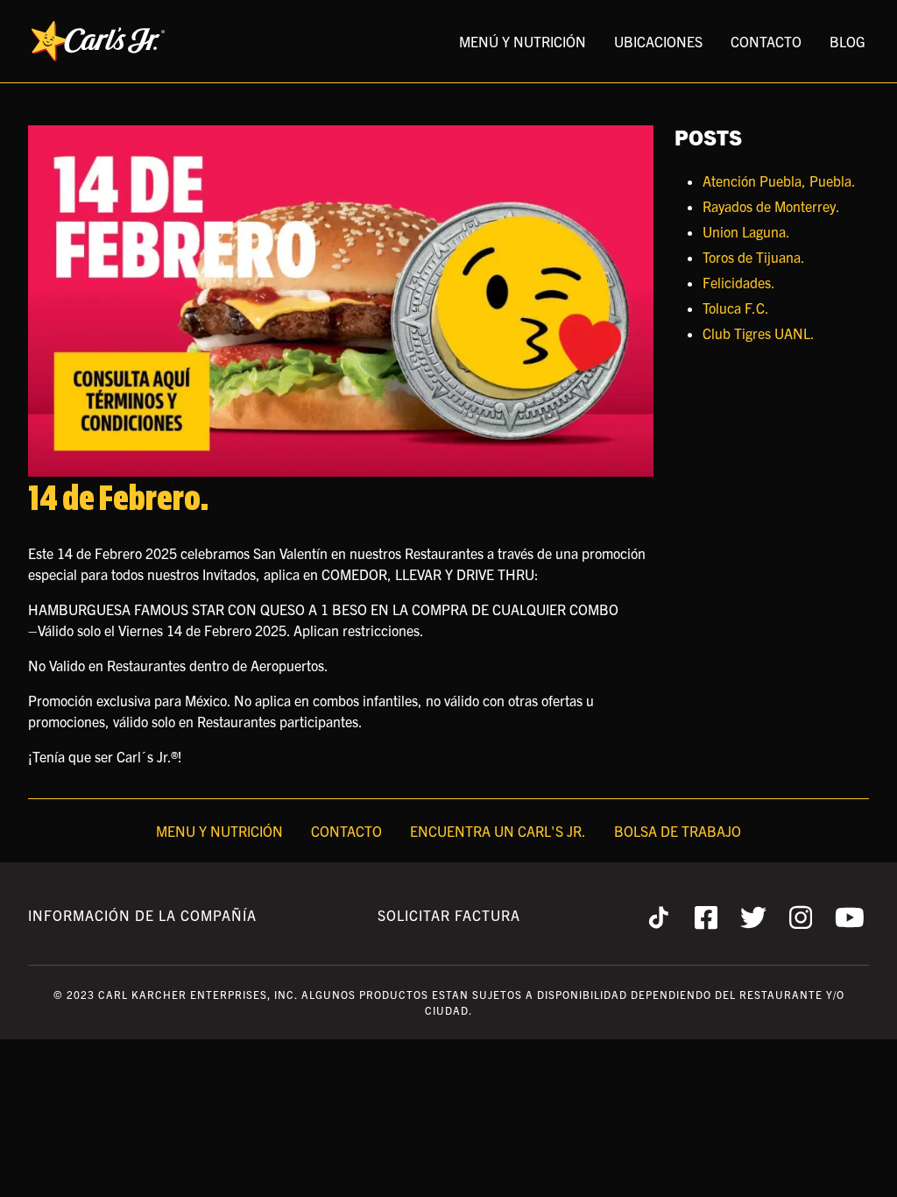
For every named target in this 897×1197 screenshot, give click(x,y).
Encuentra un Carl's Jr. (498, 830)
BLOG (847, 41)
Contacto (346, 830)
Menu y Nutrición (219, 830)
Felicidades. (739, 282)
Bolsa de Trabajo (677, 830)
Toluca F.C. (736, 307)
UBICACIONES (658, 41)
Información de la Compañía (142, 915)
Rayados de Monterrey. (771, 206)
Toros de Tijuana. (754, 257)
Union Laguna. (746, 231)
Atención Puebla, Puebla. (779, 180)
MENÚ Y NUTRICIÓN (522, 41)
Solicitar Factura (449, 915)
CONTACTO (766, 41)
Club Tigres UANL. (759, 333)
